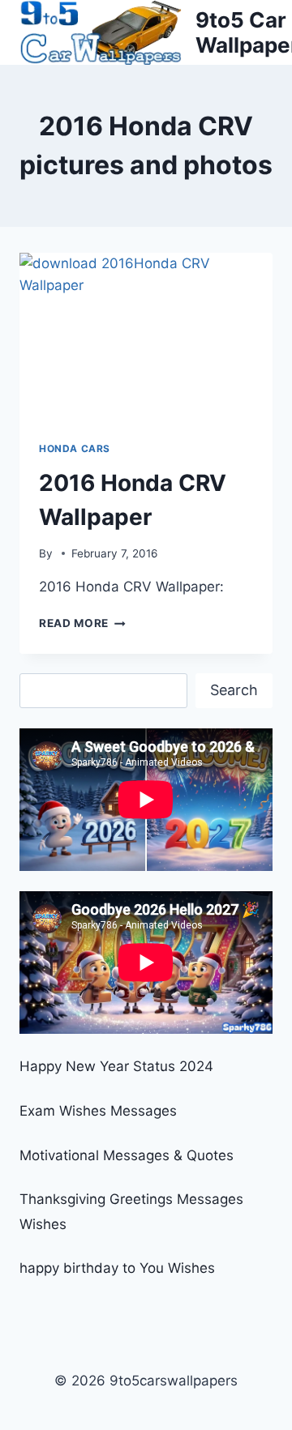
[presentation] (146, 337)
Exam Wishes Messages (98, 1111)
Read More (82, 623)
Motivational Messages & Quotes (126, 1155)
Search (234, 689)
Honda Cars (74, 448)
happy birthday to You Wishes (117, 1268)
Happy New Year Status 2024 (116, 1066)
